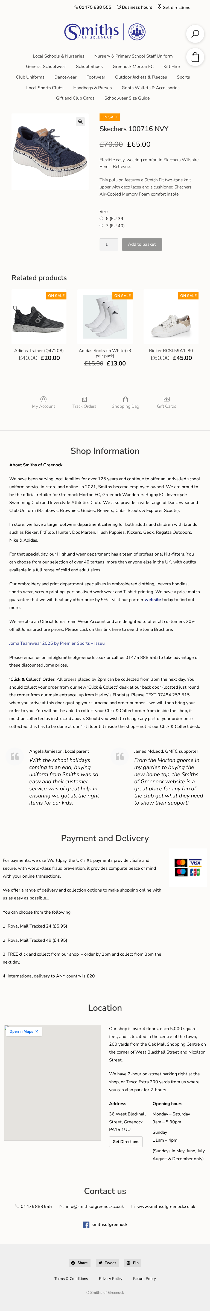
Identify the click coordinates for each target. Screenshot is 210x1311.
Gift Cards (166, 406)
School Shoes (89, 67)
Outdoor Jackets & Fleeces (141, 77)
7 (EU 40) (115, 226)
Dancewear (65, 77)
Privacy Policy (110, 1278)
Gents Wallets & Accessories (151, 88)
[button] (80, 121)
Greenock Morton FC (133, 67)
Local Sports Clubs (44, 88)
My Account (43, 406)
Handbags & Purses (92, 88)
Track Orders (84, 406)
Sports (183, 77)
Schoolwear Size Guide (127, 98)
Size (104, 212)
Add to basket (142, 244)
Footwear (95, 77)
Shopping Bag (125, 406)
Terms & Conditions (71, 1278)
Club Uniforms (30, 77)
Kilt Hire (172, 67)
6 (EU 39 (114, 219)
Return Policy (144, 1278)
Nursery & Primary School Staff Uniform (133, 56)
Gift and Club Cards (75, 98)
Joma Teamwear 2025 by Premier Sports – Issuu (57, 643)
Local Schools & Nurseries (58, 56)
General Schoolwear (46, 67)
